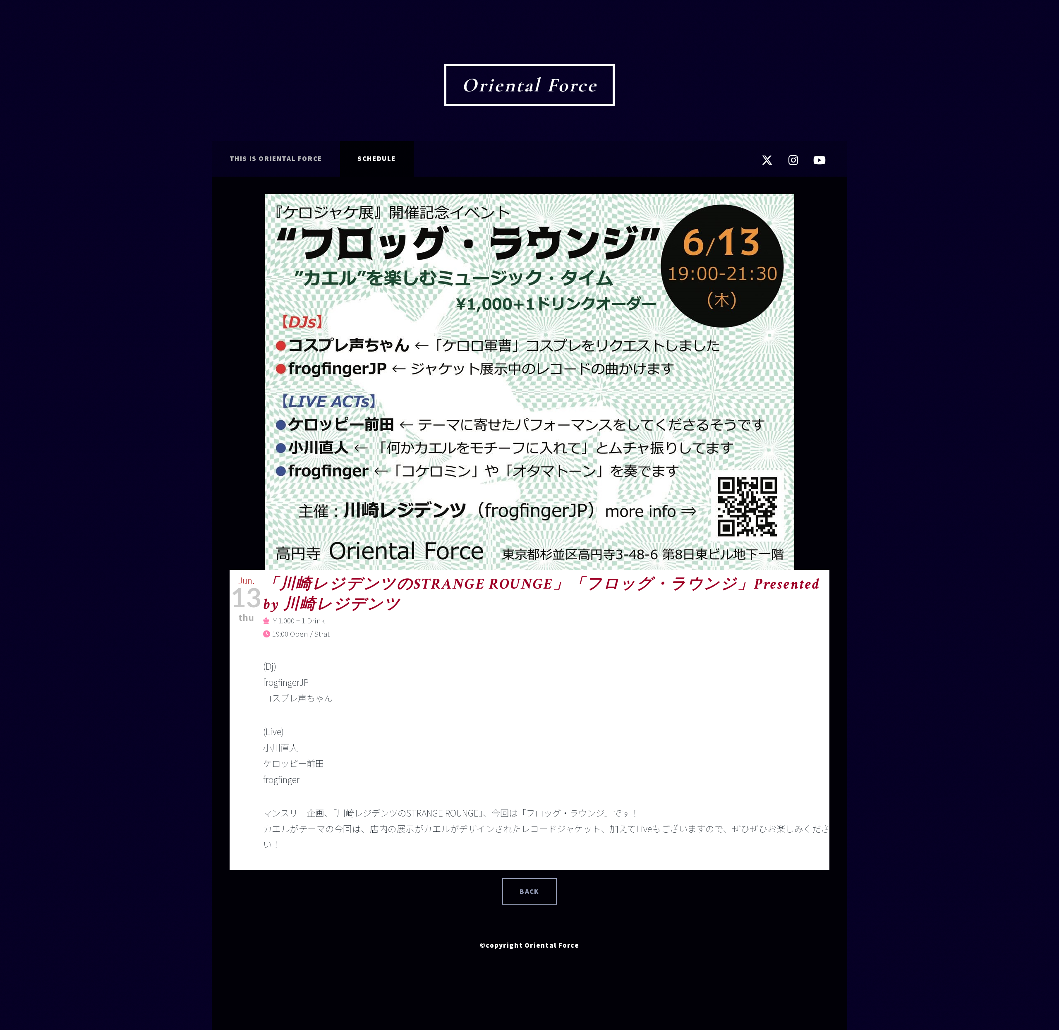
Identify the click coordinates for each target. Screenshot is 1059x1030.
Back (529, 891)
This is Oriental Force (276, 158)
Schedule (376, 158)
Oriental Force (529, 85)
